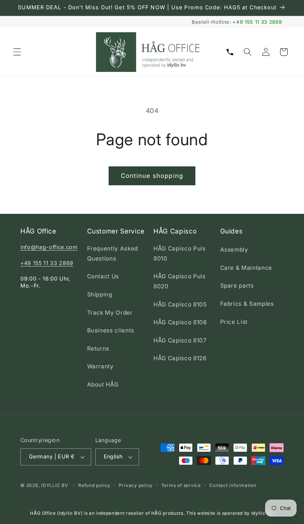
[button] (17, 52)
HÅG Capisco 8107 (180, 340)
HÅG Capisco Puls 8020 (179, 281)
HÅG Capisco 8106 (180, 322)
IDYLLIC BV (54, 485)
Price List (234, 321)
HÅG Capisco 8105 (180, 304)
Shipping (99, 294)
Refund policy (94, 485)
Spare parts (237, 285)
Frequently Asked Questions (112, 253)
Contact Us (103, 276)
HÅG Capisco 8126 (180, 358)
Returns (98, 348)
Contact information (233, 485)
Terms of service (181, 485)
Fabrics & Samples (247, 303)
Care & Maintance (246, 267)
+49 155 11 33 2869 (257, 22)
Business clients (111, 330)
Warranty (100, 366)
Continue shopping (152, 175)
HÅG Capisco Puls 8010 (179, 253)
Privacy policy (136, 485)
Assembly (234, 249)
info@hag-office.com (49, 247)
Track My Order (110, 312)
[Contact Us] (230, 52)
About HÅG (103, 384)
